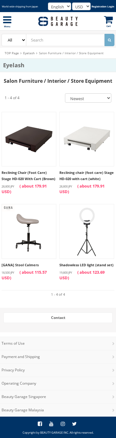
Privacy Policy (13, 370)
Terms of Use (13, 343)
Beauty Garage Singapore (24, 396)
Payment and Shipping (21, 356)
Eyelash (29, 53)
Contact (58, 317)
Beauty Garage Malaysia (23, 410)
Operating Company (19, 383)
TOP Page (12, 53)
